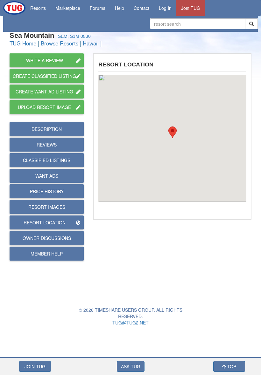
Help (119, 8)
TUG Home (23, 43)
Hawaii (91, 43)
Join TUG (190, 8)
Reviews (47, 144)
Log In (165, 8)
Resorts (38, 8)
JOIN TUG (35, 366)
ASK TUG (130, 366)
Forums (97, 8)
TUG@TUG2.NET (130, 322)
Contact (141, 8)
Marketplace (67, 8)
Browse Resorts (59, 43)
